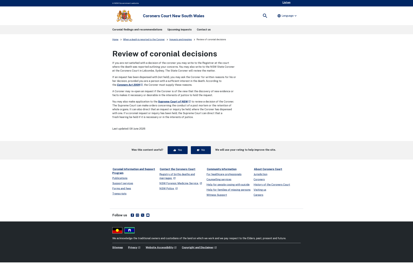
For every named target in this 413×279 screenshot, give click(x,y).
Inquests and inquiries (180, 39)
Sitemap (117, 247)
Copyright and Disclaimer (199, 247)
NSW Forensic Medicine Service (180, 183)
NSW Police (168, 188)
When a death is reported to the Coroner (144, 39)
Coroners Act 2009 (130, 84)
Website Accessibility (161, 247)
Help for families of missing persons (228, 189)
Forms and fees (121, 188)
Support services (122, 183)
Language (287, 16)
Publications (119, 178)
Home (115, 39)
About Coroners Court (268, 169)
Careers (258, 194)
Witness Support (216, 194)
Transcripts (119, 193)
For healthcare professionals (224, 174)
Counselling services (218, 179)
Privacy (134, 247)
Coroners (259, 179)
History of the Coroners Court (272, 184)
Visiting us (260, 189)
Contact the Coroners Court (177, 169)
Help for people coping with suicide (228, 184)
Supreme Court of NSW (174, 101)
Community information (222, 169)
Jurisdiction (260, 174)
